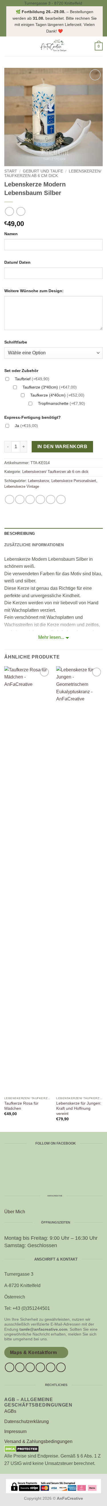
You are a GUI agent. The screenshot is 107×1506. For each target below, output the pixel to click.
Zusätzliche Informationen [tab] (34, 545)
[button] (7, 46)
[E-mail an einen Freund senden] (40, 499)
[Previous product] (20, 211)
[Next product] (9, 211)
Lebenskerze (38, 481)
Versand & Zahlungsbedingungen (38, 1441)
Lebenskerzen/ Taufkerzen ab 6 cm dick (52, 173)
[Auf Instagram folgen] (20, 1367)
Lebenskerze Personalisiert (73, 481)
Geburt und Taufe (43, 171)
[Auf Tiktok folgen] (30, 1367)
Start (10, 171)
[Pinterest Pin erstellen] (50, 499)
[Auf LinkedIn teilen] (61, 499)
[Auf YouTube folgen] (61, 1367)
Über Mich (14, 1211)
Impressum (15, 1431)
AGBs (10, 1411)
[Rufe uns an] (40, 1367)
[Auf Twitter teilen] (30, 499)
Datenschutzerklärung (26, 1421)
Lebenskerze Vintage (21, 486)
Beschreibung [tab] (19, 533)
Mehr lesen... (51, 637)
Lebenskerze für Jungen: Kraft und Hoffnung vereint (78, 1108)
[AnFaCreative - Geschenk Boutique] (53, 46)
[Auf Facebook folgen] (9, 1367)
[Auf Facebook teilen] (20, 499)
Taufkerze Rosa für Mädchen (21, 1106)
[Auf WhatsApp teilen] (9, 499)
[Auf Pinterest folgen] (50, 1367)
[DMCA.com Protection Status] (21, 1448)
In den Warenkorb (62, 446)
